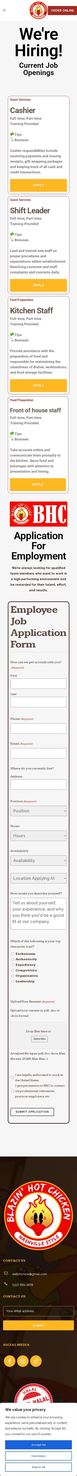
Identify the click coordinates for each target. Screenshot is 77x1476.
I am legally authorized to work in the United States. (39, 1077)
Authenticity (26, 959)
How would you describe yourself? (36, 893)
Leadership (25, 981)
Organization (27, 976)
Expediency (26, 965)
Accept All (38, 1444)
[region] (38, 1439)
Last (13, 694)
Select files (39, 1038)
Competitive (26, 970)
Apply (38, 185)
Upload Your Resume (32, 1002)
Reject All (38, 1467)
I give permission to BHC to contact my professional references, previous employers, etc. (40, 1091)
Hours (15, 826)
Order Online (62, 10)
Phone (21, 719)
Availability (19, 851)
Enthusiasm (25, 954)
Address (16, 776)
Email (21, 744)
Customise (38, 1456)
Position (23, 801)
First (13, 675)
